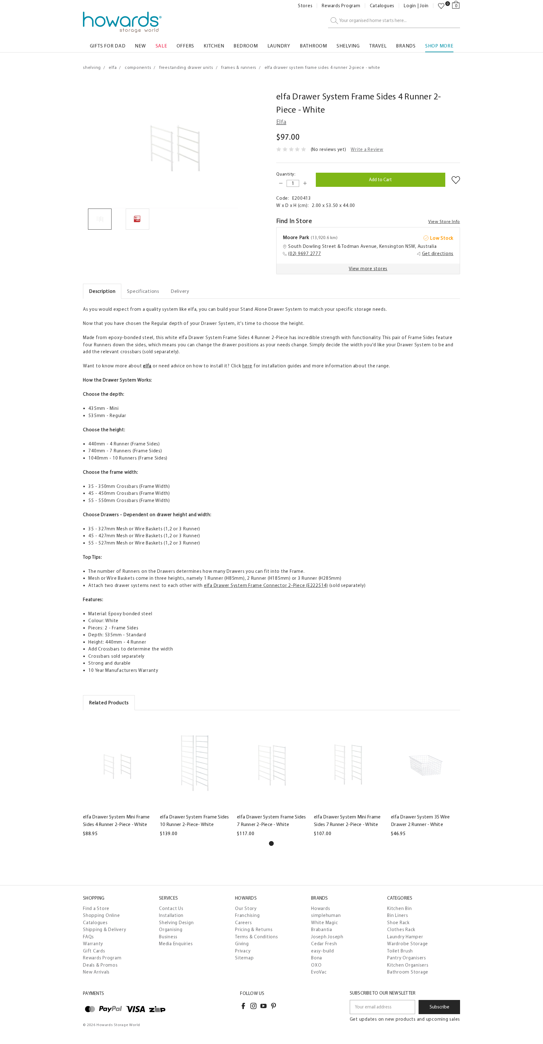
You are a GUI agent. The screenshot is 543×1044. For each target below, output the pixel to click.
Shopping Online (101, 915)
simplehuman (326, 915)
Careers (243, 922)
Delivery (180, 291)
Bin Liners (397, 915)
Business (168, 937)
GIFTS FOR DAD (108, 46)
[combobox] (394, 21)
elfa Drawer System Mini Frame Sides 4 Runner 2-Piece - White (116, 820)
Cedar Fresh (324, 943)
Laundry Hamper (405, 937)
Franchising (247, 915)
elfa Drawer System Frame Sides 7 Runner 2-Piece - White (271, 820)
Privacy (242, 951)
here (247, 366)
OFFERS (186, 46)
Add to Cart (118, 805)
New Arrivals (96, 972)
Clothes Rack (401, 929)
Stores (305, 5)
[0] (441, 6)
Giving (242, 943)
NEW (140, 46)
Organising (171, 929)
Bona (316, 958)
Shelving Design (176, 922)
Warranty (93, 943)
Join (424, 5)
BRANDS (406, 46)
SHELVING (348, 46)
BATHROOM (313, 46)
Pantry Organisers (406, 958)
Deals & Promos (100, 965)
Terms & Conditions (256, 937)
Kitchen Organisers (408, 965)
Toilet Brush (400, 951)
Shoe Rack (398, 922)
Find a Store (96, 908)
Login (410, 5)
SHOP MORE (439, 46)
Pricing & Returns (254, 929)
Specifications (143, 291)
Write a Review (367, 149)
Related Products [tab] (109, 703)
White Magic (324, 922)
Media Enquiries (176, 943)
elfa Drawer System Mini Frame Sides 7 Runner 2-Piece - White (347, 820)
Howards (320, 908)
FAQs (88, 937)
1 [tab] (271, 843)
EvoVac (319, 972)
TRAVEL (378, 46)
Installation (171, 915)
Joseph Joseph (327, 937)
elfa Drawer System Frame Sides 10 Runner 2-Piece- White (194, 820)
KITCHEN (214, 46)
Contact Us (171, 908)
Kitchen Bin (399, 908)
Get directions (438, 253)
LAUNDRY (278, 46)
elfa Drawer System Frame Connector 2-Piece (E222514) (266, 585)
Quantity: (286, 174)
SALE (161, 46)
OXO (316, 965)
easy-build (322, 951)
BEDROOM (245, 46)
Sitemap (244, 958)
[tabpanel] (118, 777)
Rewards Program (341, 5)
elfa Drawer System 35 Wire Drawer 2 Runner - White (420, 820)
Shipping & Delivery (104, 929)
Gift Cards (94, 951)
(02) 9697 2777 (304, 253)
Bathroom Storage (407, 972)
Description (102, 291)
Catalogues (382, 5)
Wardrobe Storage (407, 943)
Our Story (246, 908)
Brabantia (321, 929)
